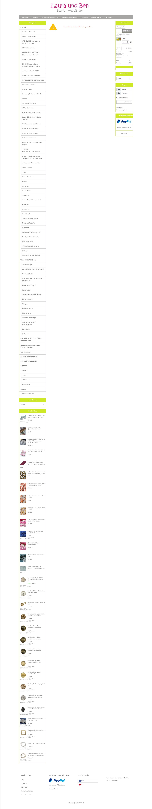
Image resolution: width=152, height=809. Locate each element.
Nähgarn (25, 304)
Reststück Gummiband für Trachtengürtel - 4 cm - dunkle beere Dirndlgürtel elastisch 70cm (36, 462)
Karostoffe (25, 186)
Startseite (25, 17)
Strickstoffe (25, 195)
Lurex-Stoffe (26, 191)
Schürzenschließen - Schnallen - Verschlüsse (32, 280)
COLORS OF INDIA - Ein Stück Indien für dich (30, 339)
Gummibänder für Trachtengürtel (33, 269)
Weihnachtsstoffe (28, 241)
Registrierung (119, 107)
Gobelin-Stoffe (27, 167)
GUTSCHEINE (25, 352)
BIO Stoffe (25, 204)
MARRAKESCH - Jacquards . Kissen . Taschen (30, 346)
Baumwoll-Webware (28, 85)
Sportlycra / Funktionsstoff (30, 237)
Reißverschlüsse (27, 308)
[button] (88, 781)
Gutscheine (84, 17)
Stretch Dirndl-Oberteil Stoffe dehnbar (31, 118)
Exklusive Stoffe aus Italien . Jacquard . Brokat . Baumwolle (32, 157)
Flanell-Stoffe (26, 214)
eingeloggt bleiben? (123, 97)
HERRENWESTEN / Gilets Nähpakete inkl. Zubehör (30, 54)
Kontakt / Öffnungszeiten (69, 17)
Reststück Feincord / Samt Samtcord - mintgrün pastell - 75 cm (36, 568)
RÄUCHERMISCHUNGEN (28, 357)
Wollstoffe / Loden (28, 108)
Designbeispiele (96, 17)
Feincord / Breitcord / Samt (31, 112)
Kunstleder (25, 209)
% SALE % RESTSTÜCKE (30, 71)
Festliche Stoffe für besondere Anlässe (32, 144)
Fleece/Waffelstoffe (28, 223)
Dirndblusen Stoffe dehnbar (31, 124)
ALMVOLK (24, 370)
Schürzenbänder (27, 274)
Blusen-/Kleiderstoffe (29, 177)
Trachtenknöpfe (27, 264)
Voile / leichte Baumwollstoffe (31, 163)
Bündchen (25, 227)
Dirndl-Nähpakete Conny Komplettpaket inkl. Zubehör (31, 65)
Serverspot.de (80, 803)
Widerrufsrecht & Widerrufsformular (31, 795)
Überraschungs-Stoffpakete (31, 255)
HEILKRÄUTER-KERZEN (28, 361)
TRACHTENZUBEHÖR (28, 260)
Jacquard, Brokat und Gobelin (32, 94)
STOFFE (23, 27)
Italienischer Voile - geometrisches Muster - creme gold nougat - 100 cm (36, 473)
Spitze (24, 172)
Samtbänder (26, 290)
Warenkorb (120, 27)
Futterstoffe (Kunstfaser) (30, 133)
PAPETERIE (24, 366)
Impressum (108, 17)
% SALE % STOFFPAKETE (31, 75)
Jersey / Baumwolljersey (30, 218)
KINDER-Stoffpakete (29, 59)
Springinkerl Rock (28, 394)
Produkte (35, 17)
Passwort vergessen (121, 110)
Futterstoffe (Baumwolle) (30, 128)
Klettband (25, 334)
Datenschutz (24, 787)
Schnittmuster (26, 313)
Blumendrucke (27, 89)
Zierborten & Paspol (28, 285)
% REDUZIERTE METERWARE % (33, 80)
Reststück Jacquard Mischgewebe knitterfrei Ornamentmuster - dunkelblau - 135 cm (36, 441)
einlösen (128, 48)
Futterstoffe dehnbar (29, 138)
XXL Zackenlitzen (28, 299)
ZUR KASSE (127, 31)
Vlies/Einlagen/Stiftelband (30, 246)
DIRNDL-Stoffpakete (29, 36)
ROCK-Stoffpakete (28, 48)
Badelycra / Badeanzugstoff (31, 232)
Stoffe (24, 375)
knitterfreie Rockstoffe (29, 103)
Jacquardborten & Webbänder (32, 294)
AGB (22, 779)
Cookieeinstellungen (27, 791)
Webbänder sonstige (29, 317)
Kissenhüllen (26, 384)
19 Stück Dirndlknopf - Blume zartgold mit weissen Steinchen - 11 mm (36, 579)
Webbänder (26, 380)
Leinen (24, 98)
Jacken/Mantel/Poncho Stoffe (31, 200)
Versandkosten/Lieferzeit (50, 17)
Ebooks (23, 389)
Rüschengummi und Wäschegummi (28, 323)
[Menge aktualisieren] (127, 42)
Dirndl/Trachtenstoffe (29, 32)
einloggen (128, 102)
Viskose (24, 181)
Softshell (25, 251)
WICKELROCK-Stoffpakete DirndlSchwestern (31, 42)
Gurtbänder (26, 329)
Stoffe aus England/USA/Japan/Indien (31, 150)
